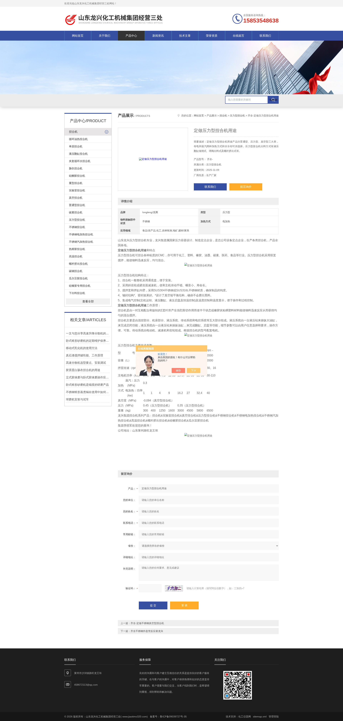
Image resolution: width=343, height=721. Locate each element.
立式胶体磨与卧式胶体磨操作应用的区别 (88, 377)
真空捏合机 (75, 197)
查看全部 (88, 301)
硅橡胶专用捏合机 (79, 285)
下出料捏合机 (77, 293)
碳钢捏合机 (75, 271)
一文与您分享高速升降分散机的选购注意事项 (88, 333)
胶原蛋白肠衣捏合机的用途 (83, 370)
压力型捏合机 (77, 219)
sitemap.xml (260, 716)
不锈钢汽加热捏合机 (81, 241)
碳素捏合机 (75, 212)
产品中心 (131, 35)
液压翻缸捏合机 (78, 153)
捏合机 (73, 131)
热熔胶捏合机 (77, 249)
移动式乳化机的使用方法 (81, 348)
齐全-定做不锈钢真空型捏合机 (147, 623)
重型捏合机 (75, 183)
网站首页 (77, 35)
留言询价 (246, 186)
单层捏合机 (75, 146)
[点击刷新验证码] (174, 588)
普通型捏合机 (77, 205)
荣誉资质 (211, 35)
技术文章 (185, 35)
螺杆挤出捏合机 (78, 263)
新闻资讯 (158, 35)
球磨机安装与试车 (77, 399)
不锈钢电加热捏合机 (81, 234)
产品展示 (212, 115)
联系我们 (265, 35)
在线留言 (238, 35)
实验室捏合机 (77, 190)
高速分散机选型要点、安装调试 (86, 362)
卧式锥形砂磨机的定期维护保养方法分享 (88, 340)
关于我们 (104, 35)
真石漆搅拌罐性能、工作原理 (84, 355)
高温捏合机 (75, 256)
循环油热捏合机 (78, 139)
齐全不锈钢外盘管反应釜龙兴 (147, 631)
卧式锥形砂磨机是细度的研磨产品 (87, 384)
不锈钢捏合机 (77, 227)
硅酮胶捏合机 (77, 175)
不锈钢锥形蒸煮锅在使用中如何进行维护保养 (88, 392)
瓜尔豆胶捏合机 (78, 278)
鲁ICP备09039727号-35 (173, 716)
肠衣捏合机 (75, 168)
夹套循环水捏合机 (79, 161)
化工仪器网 (244, 716)
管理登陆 (274, 716)
